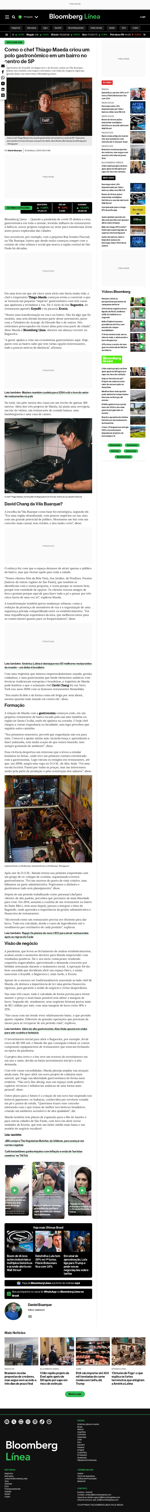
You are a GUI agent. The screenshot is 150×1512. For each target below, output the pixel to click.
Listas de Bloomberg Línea (16, 1478)
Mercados (9, 1476)
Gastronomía (131, 451)
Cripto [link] (135, 28)
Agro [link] (45, 28)
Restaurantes (132, 445)
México (80, 1429)
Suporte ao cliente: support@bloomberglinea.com (98, 1497)
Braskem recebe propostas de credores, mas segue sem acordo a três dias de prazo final (20, 1378)
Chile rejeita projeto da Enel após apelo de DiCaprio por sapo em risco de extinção (114, 169)
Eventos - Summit (84, 1492)
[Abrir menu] (7, 17)
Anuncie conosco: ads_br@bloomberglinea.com (98, 1500)
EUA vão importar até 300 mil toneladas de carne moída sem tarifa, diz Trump (92, 1378)
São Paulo (115, 451)
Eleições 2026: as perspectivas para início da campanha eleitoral (114, 301)
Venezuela (81, 1437)
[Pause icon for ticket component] (6, 34)
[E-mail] (30, 1316)
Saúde (7, 1494)
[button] (3, 66)
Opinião (8, 1491)
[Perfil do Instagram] (28, 1421)
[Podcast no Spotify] (49, 1421)
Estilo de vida (14, 42)
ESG (7, 1486)
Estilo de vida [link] (96, 28)
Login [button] (142, 17)
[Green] (124, 359)
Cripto (7, 1496)
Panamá (80, 1447)
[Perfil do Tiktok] (42, 1421)
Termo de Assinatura (86, 1476)
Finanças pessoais (13, 1489)
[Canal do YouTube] (21, 1421)
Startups (8, 1484)
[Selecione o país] (36, 17)
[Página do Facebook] (7, 1421)
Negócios (9, 1473)
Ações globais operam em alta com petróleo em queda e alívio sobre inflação (115, 220)
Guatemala (82, 1457)
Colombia (81, 1434)
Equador (81, 1445)
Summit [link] (58, 28)
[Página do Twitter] (14, 1421)
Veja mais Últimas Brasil (48, 1227)
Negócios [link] (16, 28)
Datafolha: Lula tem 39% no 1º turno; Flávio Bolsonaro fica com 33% (47, 1261)
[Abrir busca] (13, 17)
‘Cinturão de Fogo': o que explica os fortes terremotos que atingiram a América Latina (128, 1378)
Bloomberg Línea (123, 457)
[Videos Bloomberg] (124, 292)
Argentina (81, 1432)
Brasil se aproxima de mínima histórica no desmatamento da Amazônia (115, 420)
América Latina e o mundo (88, 1424)
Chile (79, 1439)
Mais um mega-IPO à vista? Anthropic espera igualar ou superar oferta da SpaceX (114, 230)
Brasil (79, 1427)
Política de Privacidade (87, 1478)
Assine (80, 1473)
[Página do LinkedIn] (35, 1421)
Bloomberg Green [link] (76, 28)
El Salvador (82, 1455)
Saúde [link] (112, 28)
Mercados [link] (31, 28)
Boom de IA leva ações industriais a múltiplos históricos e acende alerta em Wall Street (20, 1263)
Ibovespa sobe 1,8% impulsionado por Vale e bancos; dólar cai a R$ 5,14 (113, 109)
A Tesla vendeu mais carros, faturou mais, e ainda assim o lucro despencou (115, 337)
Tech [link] (124, 28)
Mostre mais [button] (75, 1394)
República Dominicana (87, 1460)
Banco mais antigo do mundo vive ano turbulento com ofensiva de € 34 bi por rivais (115, 139)
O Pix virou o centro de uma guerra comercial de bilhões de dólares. (114, 347)
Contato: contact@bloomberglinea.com (94, 1495)
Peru (79, 1442)
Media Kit (81, 1481)
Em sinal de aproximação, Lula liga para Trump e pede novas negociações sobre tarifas (76, 1264)
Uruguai (80, 1450)
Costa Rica (82, 1452)
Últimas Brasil (115, 445)
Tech (7, 1481)
